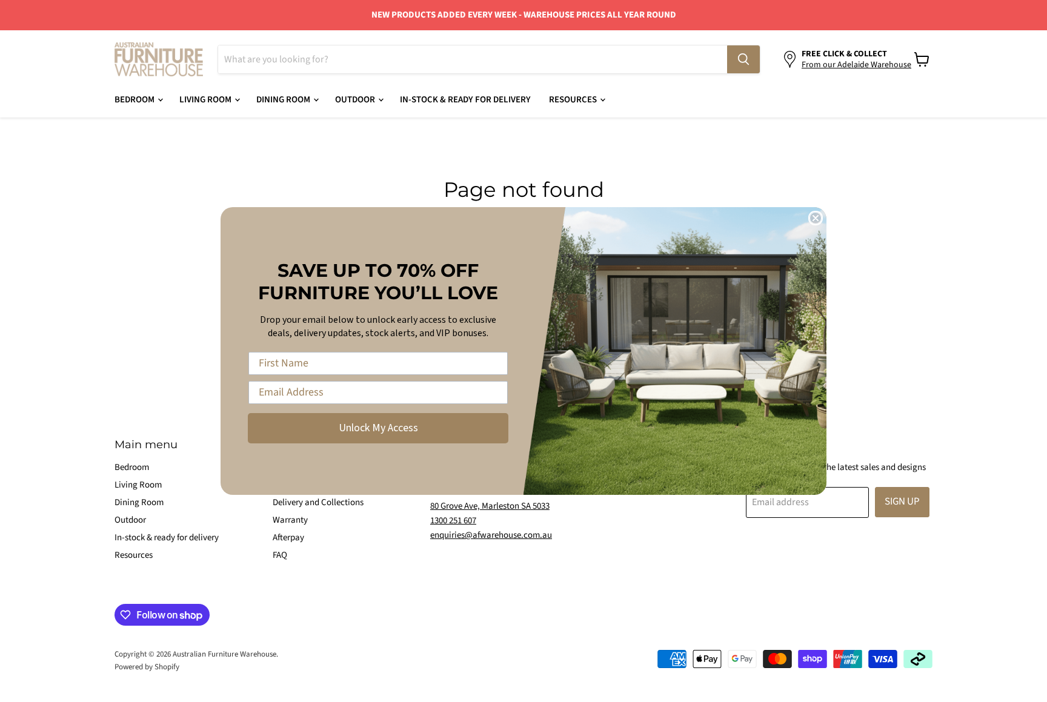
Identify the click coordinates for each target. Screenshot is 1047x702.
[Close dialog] (815, 218)
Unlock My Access (378, 427)
